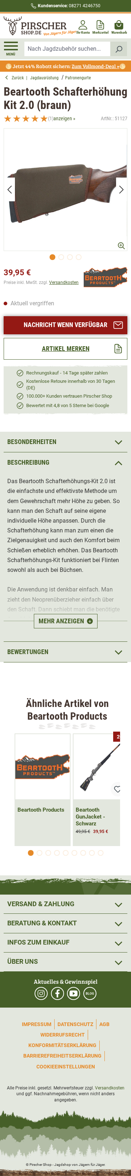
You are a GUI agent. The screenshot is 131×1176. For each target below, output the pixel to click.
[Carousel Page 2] (39, 853)
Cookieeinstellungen (65, 1067)
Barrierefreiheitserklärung (62, 1056)
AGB (104, 1024)
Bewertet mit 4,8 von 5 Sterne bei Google (67, 405)
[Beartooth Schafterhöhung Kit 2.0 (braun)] (65, 190)
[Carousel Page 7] (83, 853)
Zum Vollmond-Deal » (95, 66)
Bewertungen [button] (27, 652)
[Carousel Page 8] (92, 853)
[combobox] (67, 49)
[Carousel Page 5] (65, 853)
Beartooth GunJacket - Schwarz (90, 817)
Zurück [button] (19, 77)
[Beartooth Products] (105, 276)
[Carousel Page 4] (57, 853)
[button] (65, 462)
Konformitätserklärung (62, 1045)
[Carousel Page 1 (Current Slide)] (30, 853)
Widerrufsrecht (62, 1035)
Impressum (36, 1024)
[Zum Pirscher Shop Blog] (89, 993)
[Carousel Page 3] (48, 853)
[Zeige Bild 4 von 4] (79, 257)
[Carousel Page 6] (74, 853)
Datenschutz (75, 1024)
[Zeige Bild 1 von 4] (52, 257)
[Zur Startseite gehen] (34, 25)
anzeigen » (64, 118)
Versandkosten (64, 282)
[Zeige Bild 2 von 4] (61, 257)
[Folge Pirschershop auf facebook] (57, 993)
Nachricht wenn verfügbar (65, 324)
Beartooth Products (40, 810)
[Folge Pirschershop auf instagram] (41, 993)
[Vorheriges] (9, 189)
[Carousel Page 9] (100, 853)
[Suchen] (118, 49)
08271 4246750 (69, 5)
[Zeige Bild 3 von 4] (70, 257)
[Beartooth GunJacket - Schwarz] (101, 766)
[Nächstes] (121, 189)
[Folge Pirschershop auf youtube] (73, 993)
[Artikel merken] (118, 789)
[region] (65, 196)
